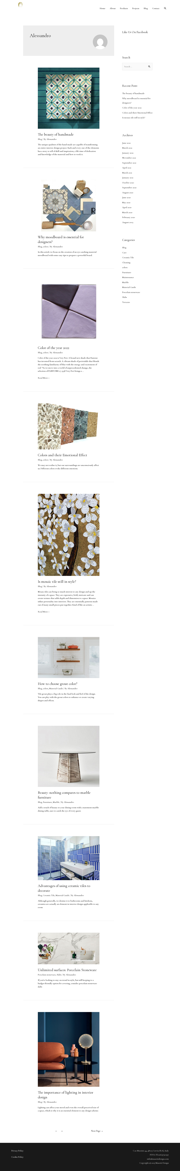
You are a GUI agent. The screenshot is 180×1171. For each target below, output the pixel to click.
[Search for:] (137, 66)
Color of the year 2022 (53, 348)
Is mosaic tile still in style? (57, 581)
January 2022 (127, 153)
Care (124, 252)
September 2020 (129, 187)
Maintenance (128, 277)
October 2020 (128, 182)
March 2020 (127, 212)
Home (102, 8)
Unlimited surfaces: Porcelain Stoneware (67, 970)
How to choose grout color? (57, 683)
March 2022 (127, 147)
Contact (155, 8)
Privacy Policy (17, 1150)
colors (45, 246)
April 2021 (126, 167)
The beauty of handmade (56, 134)
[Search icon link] (165, 8)
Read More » (43, 377)
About (113, 8)
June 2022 (126, 143)
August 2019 (127, 222)
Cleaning (126, 262)
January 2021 (127, 177)
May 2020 (126, 202)
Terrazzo (126, 302)
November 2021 (129, 157)
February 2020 (128, 217)
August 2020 (127, 192)
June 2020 (126, 197)
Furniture (47, 802)
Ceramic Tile (49, 895)
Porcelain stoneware (47, 974)
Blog (146, 8)
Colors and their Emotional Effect (62, 455)
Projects (135, 8)
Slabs (59, 974)
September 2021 (129, 162)
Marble (56, 802)
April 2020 (127, 207)
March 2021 (127, 172)
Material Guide (56, 688)
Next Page (97, 1130)
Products (124, 8)
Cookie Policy (17, 1157)
